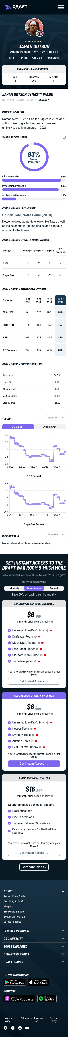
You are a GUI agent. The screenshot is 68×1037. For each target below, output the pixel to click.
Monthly (14, 588)
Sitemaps (26, 1018)
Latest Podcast (12, 921)
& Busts (20, 911)
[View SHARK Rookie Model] (64, 137)
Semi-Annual (34, 588)
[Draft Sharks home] (15, 7)
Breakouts (9, 911)
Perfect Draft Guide (14, 896)
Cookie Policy (53, 1020)
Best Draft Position (14, 916)
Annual (54, 588)
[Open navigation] (61, 7)
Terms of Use (39, 1020)
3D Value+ (18, 426)
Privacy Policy (8, 1020)
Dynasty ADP (50, 426)
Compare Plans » (34, 867)
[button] (51, 630)
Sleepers (8, 906)
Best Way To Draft (14, 901)
